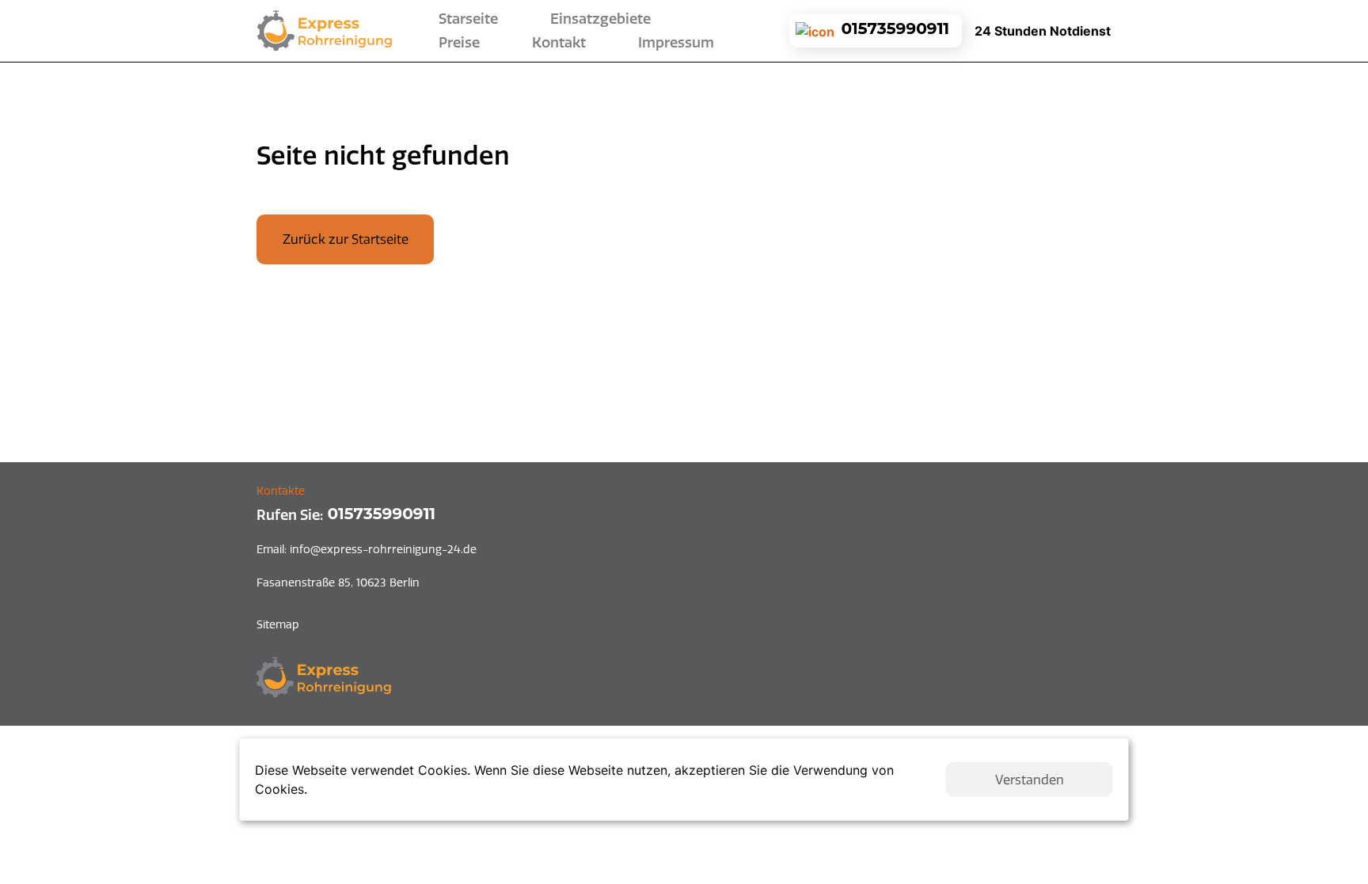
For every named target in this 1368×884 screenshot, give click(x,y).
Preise (459, 43)
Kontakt (559, 43)
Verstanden (1029, 779)
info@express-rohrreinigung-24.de (366, 549)
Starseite (471, 19)
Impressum (676, 43)
